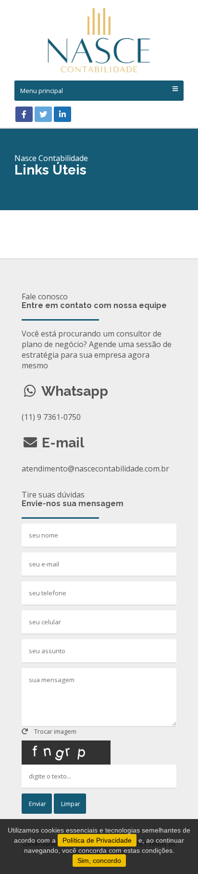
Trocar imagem (54, 731)
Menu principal (41, 90)
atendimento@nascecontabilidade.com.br (95, 468)
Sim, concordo (99, 860)
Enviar (36, 803)
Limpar (70, 803)
